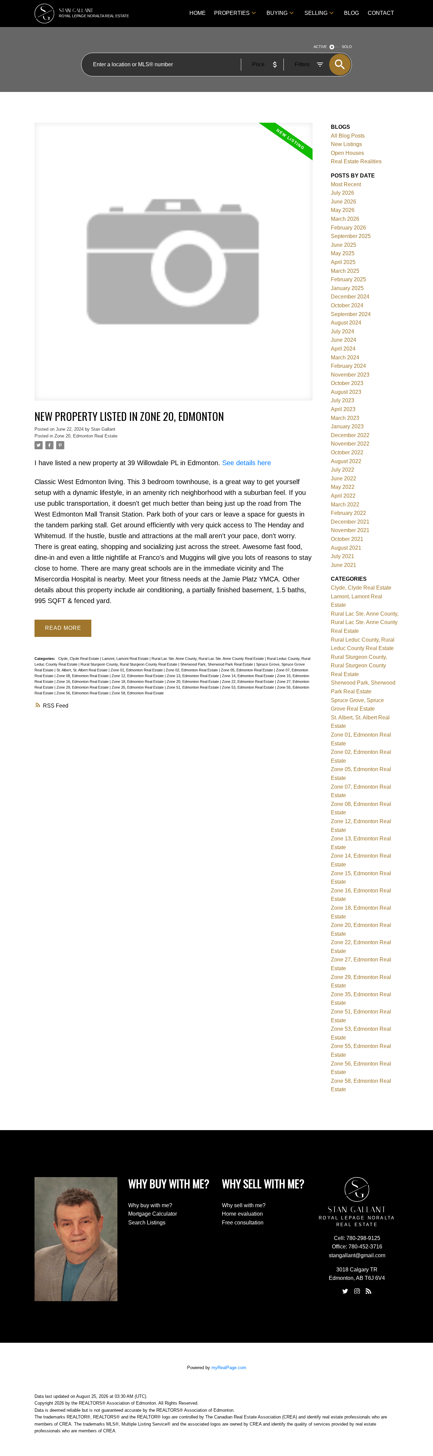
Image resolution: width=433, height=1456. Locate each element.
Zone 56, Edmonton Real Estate (83, 693)
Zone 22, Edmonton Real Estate (248, 681)
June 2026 (343, 202)
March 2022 (345, 504)
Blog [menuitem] (351, 13)
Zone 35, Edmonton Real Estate (138, 687)
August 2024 (346, 323)
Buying (277, 13)
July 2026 (342, 193)
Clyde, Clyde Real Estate (79, 659)
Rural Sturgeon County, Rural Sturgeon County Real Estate (129, 664)
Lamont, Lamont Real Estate (126, 659)
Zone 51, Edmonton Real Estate (193, 687)
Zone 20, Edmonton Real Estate (85, 435)
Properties (232, 13)
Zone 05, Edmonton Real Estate (247, 670)
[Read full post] (173, 265)
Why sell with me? (244, 1205)
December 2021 (350, 522)
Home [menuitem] (197, 13)
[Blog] (368, 1291)
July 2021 (342, 556)
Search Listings (146, 1222)
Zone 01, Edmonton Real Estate (137, 670)
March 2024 (345, 357)
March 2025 (345, 271)
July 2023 (342, 400)
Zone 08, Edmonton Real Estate (83, 676)
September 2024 (351, 314)
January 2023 (347, 426)
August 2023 (346, 392)
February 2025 (348, 279)
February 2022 (348, 513)
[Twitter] (345, 1291)
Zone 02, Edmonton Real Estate (192, 670)
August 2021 (346, 548)
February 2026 (348, 228)
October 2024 (347, 305)
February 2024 (348, 366)
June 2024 (343, 340)
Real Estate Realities (356, 161)
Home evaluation (242, 1214)
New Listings (346, 144)
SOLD (347, 47)
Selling (315, 13)
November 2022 (350, 444)
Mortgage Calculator (152, 1214)
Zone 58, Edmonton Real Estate (138, 693)
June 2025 (343, 245)
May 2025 (343, 253)
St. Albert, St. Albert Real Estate (82, 670)
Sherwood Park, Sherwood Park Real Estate (217, 664)
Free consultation (243, 1222)
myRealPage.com (228, 1367)
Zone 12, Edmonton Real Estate (138, 676)
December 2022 (350, 435)
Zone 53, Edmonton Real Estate (248, 687)
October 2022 (347, 452)
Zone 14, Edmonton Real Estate (248, 676)
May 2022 (343, 487)
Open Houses (347, 153)
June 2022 (343, 478)
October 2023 (347, 383)
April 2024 (343, 349)
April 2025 (343, 262)
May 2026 (343, 210)
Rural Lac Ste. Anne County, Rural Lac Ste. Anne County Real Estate (208, 659)
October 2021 (347, 539)
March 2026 (345, 219)
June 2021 (343, 565)
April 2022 (343, 496)
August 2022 (346, 461)
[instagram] (357, 1291)
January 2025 (347, 288)
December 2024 (350, 297)
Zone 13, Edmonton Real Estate (193, 676)
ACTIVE (320, 47)
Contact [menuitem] (381, 13)
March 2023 (345, 418)
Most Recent (346, 184)
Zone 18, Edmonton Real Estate (138, 681)
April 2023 (343, 409)
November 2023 (350, 375)
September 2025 (351, 236)
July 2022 (342, 470)
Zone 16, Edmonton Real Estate (83, 681)
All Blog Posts (348, 136)
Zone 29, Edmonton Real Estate (83, 687)
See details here (246, 463)
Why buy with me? (150, 1205)
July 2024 (342, 331)
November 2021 (350, 530)
